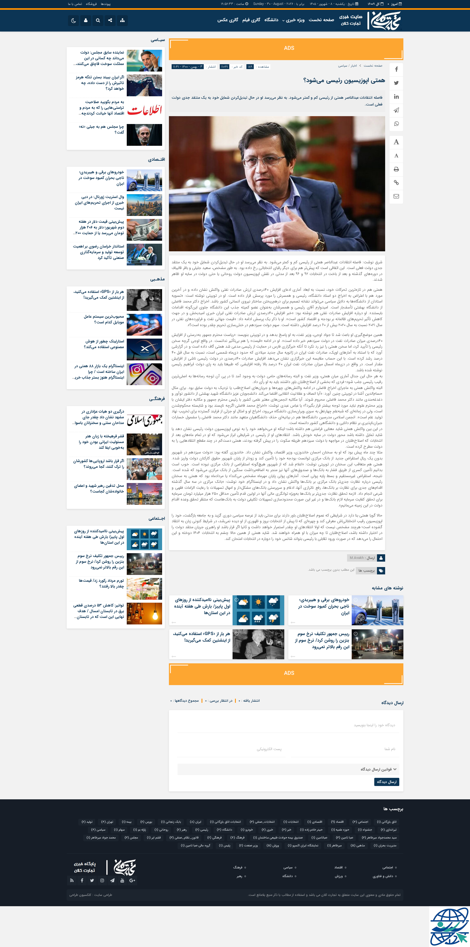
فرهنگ (237, 837)
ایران (195, 822)
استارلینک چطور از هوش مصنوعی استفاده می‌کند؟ (104, 344)
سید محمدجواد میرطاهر (379, 837)
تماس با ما (75, 4)
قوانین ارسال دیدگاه (376, 769)
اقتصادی (314, 822)
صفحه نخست (321, 20)
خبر (286, 830)
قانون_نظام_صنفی (184, 837)
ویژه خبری (295, 20)
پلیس (224, 845)
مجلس (131, 837)
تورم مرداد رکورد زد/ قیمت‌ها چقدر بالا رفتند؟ (101, 583)
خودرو (247, 830)
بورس (146, 822)
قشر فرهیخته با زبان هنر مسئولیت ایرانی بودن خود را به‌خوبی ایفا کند (101, 442)
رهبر (182, 830)
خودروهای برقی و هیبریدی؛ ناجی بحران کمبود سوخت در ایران (323, 606)
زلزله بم (139, 830)
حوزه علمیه (340, 830)
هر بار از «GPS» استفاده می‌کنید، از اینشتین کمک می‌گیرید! (201, 637)
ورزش (273, 845)
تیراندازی (389, 830)
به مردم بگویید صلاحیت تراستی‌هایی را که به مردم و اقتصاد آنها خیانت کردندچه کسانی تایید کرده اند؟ (101, 110)
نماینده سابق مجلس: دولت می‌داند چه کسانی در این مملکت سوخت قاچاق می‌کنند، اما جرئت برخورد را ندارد (100, 61)
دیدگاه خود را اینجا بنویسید (374, 725)
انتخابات (291, 822)
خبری (267, 830)
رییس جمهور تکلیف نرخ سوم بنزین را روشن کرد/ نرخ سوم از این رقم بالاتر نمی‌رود (322, 640)
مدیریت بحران (385, 845)
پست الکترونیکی (269, 749)
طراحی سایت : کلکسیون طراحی (90, 895)
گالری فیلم (251, 20)
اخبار (354, 65)
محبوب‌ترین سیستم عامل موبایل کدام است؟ (104, 319)
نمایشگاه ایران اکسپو (303, 845)
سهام (119, 830)
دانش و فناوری (383, 876)
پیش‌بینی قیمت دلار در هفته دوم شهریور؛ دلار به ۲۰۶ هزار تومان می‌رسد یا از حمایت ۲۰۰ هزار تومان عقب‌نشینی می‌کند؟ (99, 230)
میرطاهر (334, 845)
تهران (107, 822)
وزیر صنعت (248, 845)
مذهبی (358, 845)
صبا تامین (344, 837)
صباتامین (319, 837)
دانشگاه (271, 20)
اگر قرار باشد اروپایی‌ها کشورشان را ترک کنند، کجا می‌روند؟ (98, 464)
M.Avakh (357, 558)
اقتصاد (337, 822)
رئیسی (201, 830)
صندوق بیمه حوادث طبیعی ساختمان (278, 837)
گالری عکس (227, 20)
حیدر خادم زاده (311, 830)
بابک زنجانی (171, 822)
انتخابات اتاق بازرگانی (225, 822)
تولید (87, 822)
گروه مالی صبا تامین (195, 845)
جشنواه (365, 830)
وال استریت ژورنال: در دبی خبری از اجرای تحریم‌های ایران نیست (99, 202)
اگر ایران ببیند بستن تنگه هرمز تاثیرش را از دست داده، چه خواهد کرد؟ (100, 83)
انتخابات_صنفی (262, 822)
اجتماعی (360, 822)
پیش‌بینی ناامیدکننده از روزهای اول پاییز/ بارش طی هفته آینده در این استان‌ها (202, 606)
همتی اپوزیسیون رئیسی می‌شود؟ (344, 80)
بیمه (127, 822)
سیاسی (342, 65)
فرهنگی (214, 837)
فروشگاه (91, 4)
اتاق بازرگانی (387, 822)
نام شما (390, 749)
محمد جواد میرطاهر (101, 837)
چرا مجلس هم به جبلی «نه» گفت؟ (101, 129)
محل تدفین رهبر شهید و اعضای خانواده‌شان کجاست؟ (99, 488)
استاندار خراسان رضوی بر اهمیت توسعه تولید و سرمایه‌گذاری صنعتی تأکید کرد (98, 252)
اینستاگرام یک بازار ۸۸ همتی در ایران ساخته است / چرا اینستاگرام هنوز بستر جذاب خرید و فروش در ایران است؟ (98, 374)
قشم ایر (154, 837)
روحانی (161, 830)
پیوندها (105, 4)
